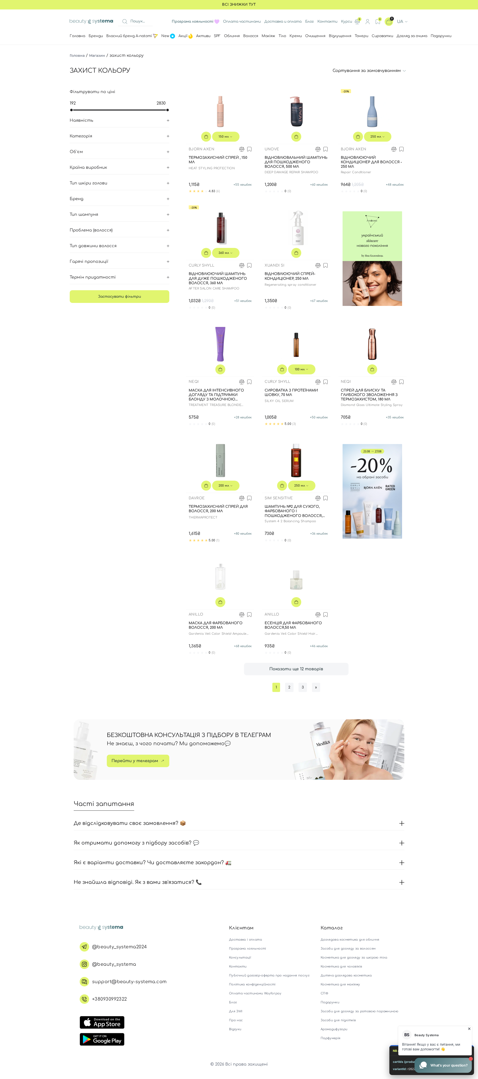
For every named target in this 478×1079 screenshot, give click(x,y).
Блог (309, 21)
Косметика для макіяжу (340, 984)
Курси (346, 21)
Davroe (197, 498)
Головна (77, 55)
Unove (272, 149)
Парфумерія (331, 1038)
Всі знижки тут (239, 4)
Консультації (240, 957)
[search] (125, 22)
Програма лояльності (247, 948)
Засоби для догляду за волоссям (348, 948)
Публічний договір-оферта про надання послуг (269, 975)
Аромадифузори (334, 1029)
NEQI (194, 382)
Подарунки (330, 1002)
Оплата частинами (242, 21)
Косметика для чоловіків (341, 966)
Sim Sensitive (279, 498)
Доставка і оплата (245, 939)
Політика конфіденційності (252, 984)
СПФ (324, 993)
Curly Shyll (201, 265)
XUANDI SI (274, 265)
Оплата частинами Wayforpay (255, 993)
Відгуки (235, 1029)
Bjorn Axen (201, 149)
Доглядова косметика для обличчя (350, 939)
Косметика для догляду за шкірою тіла (354, 957)
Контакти (327, 21)
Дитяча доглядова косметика (346, 975)
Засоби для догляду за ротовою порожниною (359, 1011)
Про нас (236, 1020)
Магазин (97, 55)
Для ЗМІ (235, 1011)
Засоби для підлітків (338, 1020)
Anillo (196, 614)
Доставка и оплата (282, 21)
